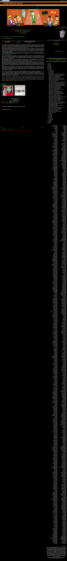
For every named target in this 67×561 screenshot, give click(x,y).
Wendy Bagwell (55, 536)
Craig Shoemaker (54, 216)
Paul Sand (64, 435)
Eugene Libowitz (54, 262)
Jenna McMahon (54, 333)
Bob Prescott (64, 184)
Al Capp (56, 137)
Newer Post (2, 127)
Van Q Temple (55, 530)
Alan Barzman (64, 138)
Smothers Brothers (63, 494)
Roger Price (64, 468)
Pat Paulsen (64, 431)
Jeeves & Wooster (63, 332)
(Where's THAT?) (54, 133)
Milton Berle (55, 411)
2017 (49, 63)
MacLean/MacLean (63, 391)
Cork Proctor (64, 215)
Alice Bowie (55, 142)
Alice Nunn (64, 142)
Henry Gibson (64, 306)
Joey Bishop (55, 348)
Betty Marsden (55, 167)
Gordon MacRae (63, 293)
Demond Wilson (55, 231)
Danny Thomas (55, 220)
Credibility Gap (64, 216)
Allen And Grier (55, 144)
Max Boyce (55, 403)
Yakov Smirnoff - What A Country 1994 (54, 86)
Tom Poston (64, 521)
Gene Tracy (55, 285)
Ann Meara (55, 148)
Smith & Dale (64, 492)
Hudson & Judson (54, 312)
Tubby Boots (55, 526)
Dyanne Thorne (64, 249)
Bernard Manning (54, 163)
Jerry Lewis (64, 335)
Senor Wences (55, 486)
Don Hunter (64, 242)
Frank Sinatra (64, 271)
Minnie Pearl (64, 411)
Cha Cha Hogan (64, 203)
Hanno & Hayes (55, 299)
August (50, 113)
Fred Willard (64, 275)
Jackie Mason (55, 324)
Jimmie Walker (55, 340)
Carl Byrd (56, 201)
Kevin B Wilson (64, 369)
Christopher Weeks (54, 211)
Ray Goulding (64, 451)
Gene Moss (64, 284)
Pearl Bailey (64, 438)
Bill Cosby (55, 171)
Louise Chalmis (64, 388)
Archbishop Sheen (54, 150)
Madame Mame (55, 392)
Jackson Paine (64, 325)
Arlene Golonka (55, 151)
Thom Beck (64, 511)
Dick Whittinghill (63, 239)
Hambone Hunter (54, 298)
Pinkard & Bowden (54, 447)
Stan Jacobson (55, 498)
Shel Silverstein (55, 488)
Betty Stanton (64, 167)
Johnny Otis (64, 355)
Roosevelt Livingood (63, 472)
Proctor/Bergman (63, 448)
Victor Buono (55, 531)
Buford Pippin (55, 196)
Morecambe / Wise (54, 415)
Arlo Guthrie (64, 151)
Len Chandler (55, 377)
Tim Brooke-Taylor (54, 514)
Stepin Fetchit (55, 500)
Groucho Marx (64, 296)
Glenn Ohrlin (55, 292)
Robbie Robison (64, 460)
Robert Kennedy (55, 463)
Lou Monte (55, 386)
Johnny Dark (55, 355)
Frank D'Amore (55, 269)
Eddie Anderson (64, 252)
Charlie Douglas (55, 205)
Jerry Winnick (55, 336)
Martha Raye (64, 397)
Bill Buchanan (55, 170)
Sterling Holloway (63, 500)
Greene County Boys (63, 294)
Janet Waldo (64, 328)
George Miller (64, 288)
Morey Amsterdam (63, 415)
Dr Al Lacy (64, 247)
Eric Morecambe (54, 260)
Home (1, 7)
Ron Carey (55, 470)
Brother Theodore (54, 192)
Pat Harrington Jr (54, 430)
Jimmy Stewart (64, 342)
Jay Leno (56, 329)
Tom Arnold (55, 519)
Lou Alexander (55, 385)
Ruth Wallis (55, 478)
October (50, 72)
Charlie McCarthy (54, 206)
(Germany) (55, 128)
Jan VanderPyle (55, 327)
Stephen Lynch (64, 499)
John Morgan (64, 353)
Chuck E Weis (64, 211)
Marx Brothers (64, 401)
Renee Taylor (55, 454)
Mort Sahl (55, 416)
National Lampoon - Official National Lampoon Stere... (57, 92)
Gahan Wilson (64, 277)
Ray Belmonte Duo (63, 450)
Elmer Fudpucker (54, 259)
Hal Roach (64, 297)
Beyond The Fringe (54, 169)
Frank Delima (64, 269)
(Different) (64, 127)
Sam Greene (55, 480)
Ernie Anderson (55, 261)
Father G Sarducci (54, 264)
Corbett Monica (55, 215)
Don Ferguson (55, 242)
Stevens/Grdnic (64, 505)
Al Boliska (64, 136)
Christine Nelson (54, 210)
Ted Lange (55, 508)
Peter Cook (64, 440)
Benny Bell (64, 162)
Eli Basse (64, 258)
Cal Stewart (55, 199)
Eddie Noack (55, 256)
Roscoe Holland (64, 473)
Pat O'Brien (55, 431)
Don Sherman (55, 245)
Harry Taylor (55, 303)
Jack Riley (55, 321)
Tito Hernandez (64, 517)
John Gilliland (64, 352)
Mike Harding (55, 408)
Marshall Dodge (64, 396)
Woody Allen (64, 540)
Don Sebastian (64, 244)
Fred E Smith (55, 274)
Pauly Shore (55, 438)
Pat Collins (64, 428)
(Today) (65, 131)
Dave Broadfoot (64, 222)
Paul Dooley (55, 434)
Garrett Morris (55, 279)
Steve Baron (55, 502)
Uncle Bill (56, 527)
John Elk (65, 351)
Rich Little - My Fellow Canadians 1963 (55, 88)
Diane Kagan (55, 235)
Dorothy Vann (64, 246)
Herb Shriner (55, 308)
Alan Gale (64, 139)
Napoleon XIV (64, 420)
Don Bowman (55, 241)
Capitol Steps (55, 200)
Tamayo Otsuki (64, 507)
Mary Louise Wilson (54, 402)
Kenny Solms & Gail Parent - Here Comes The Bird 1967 (57, 96)
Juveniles (64, 363)
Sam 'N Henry (55, 479)
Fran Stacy (64, 268)
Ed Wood (65, 251)
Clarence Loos (55, 212)
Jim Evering (64, 338)
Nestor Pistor (55, 421)
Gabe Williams (55, 277)
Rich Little (55, 456)
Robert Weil (55, 464)
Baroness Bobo (64, 157)
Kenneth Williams (63, 367)
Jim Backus (64, 337)
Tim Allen (64, 513)
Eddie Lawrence (55, 255)
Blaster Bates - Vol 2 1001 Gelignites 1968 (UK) (56, 93)
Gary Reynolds (64, 282)
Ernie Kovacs (64, 261)
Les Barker (55, 379)
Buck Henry (55, 195)
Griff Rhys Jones (54, 296)
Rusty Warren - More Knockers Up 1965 (55, 87)
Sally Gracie (64, 478)
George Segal (64, 289)
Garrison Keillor (64, 279)
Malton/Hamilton (55, 393)
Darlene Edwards (54, 221)
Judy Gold (55, 359)
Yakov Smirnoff (64, 541)
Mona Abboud (64, 413)
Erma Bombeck (64, 260)
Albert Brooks (64, 140)
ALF (65, 141)
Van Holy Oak (64, 529)
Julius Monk (55, 361)
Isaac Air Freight (54, 316)
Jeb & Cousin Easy (54, 332)
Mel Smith (55, 404)
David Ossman (55, 228)
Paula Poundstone (63, 437)
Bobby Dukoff (55, 187)
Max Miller (64, 403)
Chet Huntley (55, 208)
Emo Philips (64, 259)
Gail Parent (55, 278)
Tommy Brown (55, 522)
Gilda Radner (55, 291)
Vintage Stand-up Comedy (13, 3)
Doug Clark (55, 247)
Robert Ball (55, 461)
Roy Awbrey (55, 476)
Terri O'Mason (64, 509)
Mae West (64, 392)
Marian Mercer (55, 395)
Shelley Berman (64, 488)
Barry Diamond (55, 158)
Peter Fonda (55, 441)
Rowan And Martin (54, 475)
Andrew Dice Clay (54, 146)
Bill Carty (65, 170)
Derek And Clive (55, 234)
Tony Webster (64, 524)
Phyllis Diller (55, 446)
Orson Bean (64, 425)
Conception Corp (63, 214)
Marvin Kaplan (55, 401)
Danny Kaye (64, 219)
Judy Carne (64, 358)
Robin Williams (64, 465)
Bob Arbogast (55, 179)
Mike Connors (64, 407)
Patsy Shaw (55, 432)
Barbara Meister (64, 156)
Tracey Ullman (64, 525)
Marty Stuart (55, 400)
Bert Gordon (64, 165)
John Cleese (55, 351)
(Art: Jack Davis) (63, 125)
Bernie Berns (64, 163)
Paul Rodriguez (55, 435)
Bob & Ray (64, 177)
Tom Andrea (64, 518)
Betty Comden (55, 166)
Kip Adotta (64, 371)
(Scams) (65, 130)
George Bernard (55, 286)
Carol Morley (55, 203)
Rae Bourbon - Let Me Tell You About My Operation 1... (57, 84)
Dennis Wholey (64, 233)
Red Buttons (55, 452)
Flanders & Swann (63, 266)
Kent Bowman (55, 368)
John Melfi (55, 353)
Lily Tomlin (64, 381)
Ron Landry (64, 470)
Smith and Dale (55, 493)
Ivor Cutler (64, 316)
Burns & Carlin (55, 197)
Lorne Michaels (64, 384)
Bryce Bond (64, 193)
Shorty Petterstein (63, 489)
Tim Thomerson (55, 516)
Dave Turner (64, 224)
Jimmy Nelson (55, 342)
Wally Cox (64, 533)
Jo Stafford (64, 343)
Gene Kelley (55, 284)
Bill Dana (65, 171)
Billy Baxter (55, 174)
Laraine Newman (54, 372)
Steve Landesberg (54, 503)
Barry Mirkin (55, 159)
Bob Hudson (55, 182)
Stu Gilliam (55, 506)
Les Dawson (64, 379)
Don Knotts (64, 243)
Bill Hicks (56, 172)
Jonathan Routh (64, 357)
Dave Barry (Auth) (54, 222)
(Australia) (64, 126)
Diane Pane (64, 235)
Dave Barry (64, 221)
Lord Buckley (64, 383)
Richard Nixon (55, 458)
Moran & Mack (55, 414)
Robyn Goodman (54, 466)
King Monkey (55, 370)
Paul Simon (55, 436)
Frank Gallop (64, 270)
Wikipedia (59, 40)
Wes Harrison (55, 537)
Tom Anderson (55, 518)
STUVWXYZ (33, 7)
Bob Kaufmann (55, 183)
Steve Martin (64, 503)
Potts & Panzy (55, 448)
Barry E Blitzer (64, 158)
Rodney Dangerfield (54, 467)
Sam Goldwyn (64, 479)
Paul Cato (55, 433)
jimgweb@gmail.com (59, 558)
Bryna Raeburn (55, 194)
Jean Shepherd (64, 331)
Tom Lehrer (64, 520)
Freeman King (55, 276)
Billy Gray (55, 176)
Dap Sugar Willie (63, 220)
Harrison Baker (55, 301)
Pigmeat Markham (63, 446)
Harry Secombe (55, 302)
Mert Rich (55, 405)
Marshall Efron (55, 397)
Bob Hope (64, 181)
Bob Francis (64, 180)
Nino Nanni (55, 422)
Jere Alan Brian (64, 333)
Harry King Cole (64, 301)
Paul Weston (64, 436)
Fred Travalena (55, 275)
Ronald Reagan (55, 471)
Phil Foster (64, 443)
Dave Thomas (55, 224)
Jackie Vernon (55, 325)
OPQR (28, 7)
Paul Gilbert (64, 434)
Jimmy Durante (55, 341)
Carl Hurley (64, 201)
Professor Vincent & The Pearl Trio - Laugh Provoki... (57, 78)
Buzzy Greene (55, 198)
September (51, 73)
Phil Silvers (64, 445)
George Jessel (55, 287)
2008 (49, 122)
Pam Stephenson (63, 427)
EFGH (19, 7)
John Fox (56, 352)
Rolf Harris (55, 469)
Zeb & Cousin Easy (63, 542)
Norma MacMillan (63, 423)
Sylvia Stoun (55, 507)
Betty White (64, 168)
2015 (49, 65)
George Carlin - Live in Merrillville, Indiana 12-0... (56, 75)
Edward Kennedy (63, 257)
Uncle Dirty (64, 527)
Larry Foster (64, 372)
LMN (25, 7)
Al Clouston (64, 137)
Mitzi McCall (64, 412)
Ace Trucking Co (54, 134)
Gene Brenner (64, 283)
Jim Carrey (55, 338)
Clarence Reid (64, 212)
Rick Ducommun (63, 459)
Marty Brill (64, 399)
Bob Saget (55, 186)
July (49, 114)
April (50, 117)
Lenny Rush (64, 378)
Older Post (42, 127)
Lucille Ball (55, 389)
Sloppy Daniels (55, 492)
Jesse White (64, 336)
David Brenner (64, 225)
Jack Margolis (55, 320)
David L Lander (55, 227)
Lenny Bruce (55, 378)
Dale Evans (64, 217)
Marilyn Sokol (64, 395)
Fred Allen (64, 273)
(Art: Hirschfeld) (55, 125)
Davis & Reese (55, 229)
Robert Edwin (64, 462)
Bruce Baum (55, 193)
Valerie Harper (55, 529)
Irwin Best (64, 315)
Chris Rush (64, 209)
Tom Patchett (55, 521)
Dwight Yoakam (55, 249)
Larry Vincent (55, 374)
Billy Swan (64, 176)
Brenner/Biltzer (55, 191)
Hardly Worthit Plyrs (63, 299)
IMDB (62, 40)
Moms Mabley (55, 413)
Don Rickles (55, 244)
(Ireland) (65, 129)
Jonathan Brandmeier (54, 356)
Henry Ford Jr (55, 306)
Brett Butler (64, 191)
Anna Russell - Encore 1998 (53, 106)
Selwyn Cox (55, 485)
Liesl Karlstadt (55, 381)
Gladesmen (64, 291)
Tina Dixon (55, 517)
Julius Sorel (64, 361)
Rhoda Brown (64, 455)
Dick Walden (55, 239)
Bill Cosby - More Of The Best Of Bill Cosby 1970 (56, 79)
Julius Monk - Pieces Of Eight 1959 (54, 76)
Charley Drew (64, 204)
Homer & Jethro (64, 310)
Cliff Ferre (64, 213)
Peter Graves (64, 441)
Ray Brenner (55, 451)
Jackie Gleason (64, 322)
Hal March (55, 297)
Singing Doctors (64, 491)
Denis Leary (64, 231)
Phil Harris (55, 444)
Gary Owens (55, 282)
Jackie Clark (55, 322)
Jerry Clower (55, 334)
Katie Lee (56, 365)
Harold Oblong (64, 300)
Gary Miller (64, 281)
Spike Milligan (55, 496)
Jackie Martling (64, 323)
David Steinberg (64, 228)
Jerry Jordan (55, 335)
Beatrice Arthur (55, 161)
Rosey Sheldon (64, 474)
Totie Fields (55, 525)
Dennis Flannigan (63, 232)
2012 (49, 68)
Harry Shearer (64, 302)
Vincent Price (64, 532)
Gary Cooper (55, 280)
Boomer (65, 189)
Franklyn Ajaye (55, 273)
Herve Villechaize (63, 308)
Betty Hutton (64, 166)
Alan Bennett (55, 139)
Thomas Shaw (55, 512)
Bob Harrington (55, 181)
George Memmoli (54, 288)
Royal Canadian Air (63, 476)
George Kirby (64, 287)
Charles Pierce (55, 204)
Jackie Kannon (55, 323)
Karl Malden (64, 364)
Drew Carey (55, 248)
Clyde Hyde (55, 214)
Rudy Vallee (64, 477)
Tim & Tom (55, 513)
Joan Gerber (55, 344)
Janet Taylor (55, 328)
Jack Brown (55, 318)
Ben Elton (55, 162)
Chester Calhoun (63, 207)
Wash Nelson (64, 534)
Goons (56, 293)
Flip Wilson (55, 267)
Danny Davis (55, 219)
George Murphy (55, 289)
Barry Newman (64, 159)
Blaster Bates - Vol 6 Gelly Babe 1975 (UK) (55, 111)
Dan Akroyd (64, 218)
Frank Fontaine (55, 270)
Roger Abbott (55, 468)
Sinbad (56, 491)
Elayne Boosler (55, 258)
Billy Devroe (64, 175)
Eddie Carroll (55, 254)
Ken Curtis (55, 366)
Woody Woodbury (54, 541)
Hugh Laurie (55, 313)
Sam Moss (64, 481)
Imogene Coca (55, 315)
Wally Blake (55, 533)
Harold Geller (55, 300)
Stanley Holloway (63, 498)
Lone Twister (55, 383)
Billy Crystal (55, 175)
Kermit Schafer (55, 369)
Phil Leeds (64, 444)
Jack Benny (64, 317)
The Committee (55, 510)
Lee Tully (65, 376)
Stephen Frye (55, 499)
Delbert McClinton (63, 230)
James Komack (55, 326)
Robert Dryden (55, 462)
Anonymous (55, 149)
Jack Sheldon (64, 321)
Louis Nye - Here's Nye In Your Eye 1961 (55, 95)
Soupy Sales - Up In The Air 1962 (54, 80)
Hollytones (55, 310)
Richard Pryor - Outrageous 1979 (54, 90)
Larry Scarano (64, 373)
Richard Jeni (55, 457)
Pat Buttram (55, 428)
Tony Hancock (64, 523)
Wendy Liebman (63, 536)
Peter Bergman (55, 440)
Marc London (55, 394)
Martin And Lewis (54, 398)
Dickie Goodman (54, 240)
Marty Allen (55, 399)
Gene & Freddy (55, 283)
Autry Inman (64, 155)
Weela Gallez (55, 535)
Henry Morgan (64, 307)
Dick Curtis (64, 236)
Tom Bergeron (64, 519)
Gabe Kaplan (64, 276)
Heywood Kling (55, 309)
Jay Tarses (64, 329)
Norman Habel (64, 424)
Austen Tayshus (55, 155)
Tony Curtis (55, 523)
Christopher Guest (63, 210)
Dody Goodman (64, 240)
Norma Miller (55, 424)
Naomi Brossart (64, 419)
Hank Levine (64, 298)
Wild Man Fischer (54, 538)
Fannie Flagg (55, 263)
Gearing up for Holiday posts (53, 104)
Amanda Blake (55, 145)
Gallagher (64, 278)
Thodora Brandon (54, 511)
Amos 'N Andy (64, 145)
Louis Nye (55, 388)
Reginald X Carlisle (63, 453)
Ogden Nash (55, 425)
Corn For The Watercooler (53, 81)
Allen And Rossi (64, 144)
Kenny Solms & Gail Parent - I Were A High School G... (57, 101)
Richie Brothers (55, 459)
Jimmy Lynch (64, 341)
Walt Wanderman (54, 534)
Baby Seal (55, 156)
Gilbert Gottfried (64, 290)
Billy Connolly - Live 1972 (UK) (53, 110)
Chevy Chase (64, 208)
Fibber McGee (55, 265)
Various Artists (64, 530)
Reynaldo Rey (55, 455)
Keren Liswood (64, 368)
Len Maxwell (64, 377)
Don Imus (55, 243)
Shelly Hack (55, 489)
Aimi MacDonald (54, 136)
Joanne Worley (55, 345)
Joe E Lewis (64, 345)
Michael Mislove (55, 406)
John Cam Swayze (63, 350)
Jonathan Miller (55, 357)
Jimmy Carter (64, 340)
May (50, 116)
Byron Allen (64, 198)
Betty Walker (55, 168)
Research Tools (38, 7)
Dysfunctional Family (54, 250)
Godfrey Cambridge (63, 292)
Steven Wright (55, 505)
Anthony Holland (63, 149)
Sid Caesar (64, 490)
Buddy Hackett (64, 195)
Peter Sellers (64, 442)
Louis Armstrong (55, 387)
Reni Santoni (64, 454)
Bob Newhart (55, 184)
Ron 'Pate (64, 469)
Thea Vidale (64, 510)
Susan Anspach (64, 506)
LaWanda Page (55, 376)
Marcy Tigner (64, 394)
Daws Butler (64, 229)
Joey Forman (64, 348)
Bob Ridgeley (55, 185)
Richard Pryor (64, 458)
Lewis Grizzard (64, 380)
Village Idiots (55, 532)
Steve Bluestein (64, 502)
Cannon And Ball (63, 199)
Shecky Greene (64, 487)
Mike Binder (55, 407)
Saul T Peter (55, 483)
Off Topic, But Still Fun (52, 112)
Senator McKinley (63, 485)
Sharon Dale (55, 487)
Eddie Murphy (64, 255)
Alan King (55, 140)
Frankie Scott (64, 272)
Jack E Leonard (64, 319)
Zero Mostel (55, 543)
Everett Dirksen (64, 262)
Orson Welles (55, 426)
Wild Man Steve (64, 538)
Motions (56, 417)
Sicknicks (55, 490)
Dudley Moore (64, 248)
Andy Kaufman (55, 147)
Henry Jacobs (55, 307)
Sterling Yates (55, 501)
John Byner (55, 350)
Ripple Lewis (55, 460)
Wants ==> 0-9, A (9, 7)
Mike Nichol (64, 408)
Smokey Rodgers (63, 493)
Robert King (64, 463)
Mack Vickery (55, 391)
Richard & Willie (64, 456)
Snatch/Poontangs (54, 495)
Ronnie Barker (64, 471)
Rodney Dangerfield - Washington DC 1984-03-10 (56, 105)
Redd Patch (55, 453)
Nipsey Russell (64, 422)
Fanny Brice (64, 263)
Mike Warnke (64, 409)
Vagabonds (64, 528)
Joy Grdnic (55, 358)
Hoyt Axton (55, 311)
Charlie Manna (64, 205)
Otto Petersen (55, 427)
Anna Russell (64, 148)
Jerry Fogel (64, 334)
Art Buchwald (55, 152)
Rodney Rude (64, 467)
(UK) (56, 132)
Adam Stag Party (63, 134)
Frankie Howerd (55, 272)
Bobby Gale (64, 187)
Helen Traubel (64, 304)
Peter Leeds (55, 442)
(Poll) (56, 130)
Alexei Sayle (55, 141)
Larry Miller (55, 373)
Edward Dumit (55, 257)
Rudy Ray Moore (54, 477)
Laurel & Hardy (55, 375)
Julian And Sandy (63, 360)
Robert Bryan (64, 461)
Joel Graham (64, 347)
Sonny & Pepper (63, 495)
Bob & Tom (64, 178)
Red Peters (64, 452)
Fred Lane (64, 274)
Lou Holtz (64, 385)
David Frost (55, 226)
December (50, 70)
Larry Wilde (64, 374)
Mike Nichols (55, 409)
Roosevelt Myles (54, 473)
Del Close (55, 230)
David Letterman (63, 227)
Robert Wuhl (64, 464)
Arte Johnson (55, 153)
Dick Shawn (55, 238)
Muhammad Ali (64, 417)
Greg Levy (55, 295)
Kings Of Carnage (63, 370)
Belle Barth (64, 161)
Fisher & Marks (55, 266)
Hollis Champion (63, 309)
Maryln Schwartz (63, 402)
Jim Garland (64, 339)
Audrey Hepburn (63, 154)
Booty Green (55, 190)
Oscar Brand (64, 426)
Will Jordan (55, 539)
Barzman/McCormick (63, 160)
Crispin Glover (55, 217)
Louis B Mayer (64, 387)
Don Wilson (64, 245)
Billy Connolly (64, 174)
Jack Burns (64, 318)
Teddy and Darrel (63, 508)
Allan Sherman (64, 143)
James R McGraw (63, 326)
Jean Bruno (55, 331)
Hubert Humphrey (63, 311)
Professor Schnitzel (63, 449)
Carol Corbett (55, 202)
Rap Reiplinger (55, 450)
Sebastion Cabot (63, 484)
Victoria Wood (64, 531)
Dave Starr (64, 223)
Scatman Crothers (54, 484)
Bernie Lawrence (63, 164)
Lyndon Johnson (63, 390)
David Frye (64, 226)
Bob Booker (64, 179)
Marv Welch (64, 400)
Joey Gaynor (55, 349)
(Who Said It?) (64, 133)
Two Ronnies (64, 526)
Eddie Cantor (64, 253)
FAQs (4, 7)
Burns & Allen (64, 196)
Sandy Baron (55, 482)
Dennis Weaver (55, 233)
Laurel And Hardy (63, 375)
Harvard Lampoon (63, 303)
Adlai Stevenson (54, 135)
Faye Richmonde (63, 264)
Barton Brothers (55, 160)
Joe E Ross (55, 346)
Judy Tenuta (55, 360)
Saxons (65, 483)
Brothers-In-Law (64, 192)
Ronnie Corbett (55, 472)
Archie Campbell (63, 150)
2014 (49, 66)
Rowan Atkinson (63, 475)
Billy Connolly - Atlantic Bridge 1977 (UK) (55, 109)
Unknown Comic (55, 528)
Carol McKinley (64, 202)
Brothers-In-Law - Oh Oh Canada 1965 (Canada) (56, 89)
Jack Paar (64, 320)
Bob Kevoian (64, 183)
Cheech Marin (55, 207)
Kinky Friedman (55, 371)
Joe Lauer (64, 346)
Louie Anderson (64, 386)
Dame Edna (55, 218)
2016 (49, 64)
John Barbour (64, 349)
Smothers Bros (55, 494)
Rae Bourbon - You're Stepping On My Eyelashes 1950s (57, 85)
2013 (49, 67)
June (50, 115)
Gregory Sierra (64, 295)
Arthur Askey (64, 153)
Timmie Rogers (64, 516)
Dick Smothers (64, 238)
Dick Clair (55, 236)
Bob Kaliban (64, 182)
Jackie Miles (64, 324)
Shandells (64, 486)
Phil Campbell (55, 443)
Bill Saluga (55, 173)
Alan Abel (56, 138)
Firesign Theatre (63, 265)
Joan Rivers (64, 344)
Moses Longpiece (63, 416)
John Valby (55, 354)
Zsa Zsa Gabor (64, 543)
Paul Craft (64, 433)
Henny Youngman (54, 305)
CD (16, 7)
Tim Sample (64, 515)
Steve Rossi (55, 504)
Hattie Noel (55, 304)
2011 (49, 69)
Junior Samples (64, 362)
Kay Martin (64, 365)
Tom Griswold (55, 520)
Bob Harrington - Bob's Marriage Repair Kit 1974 (13, 36)
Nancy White (55, 419)
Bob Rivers (64, 185)
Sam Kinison (64, 480)
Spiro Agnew (55, 497)
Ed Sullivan (55, 251)
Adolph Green (64, 135)
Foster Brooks (55, 268)
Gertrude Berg (55, 290)
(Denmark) (55, 127)
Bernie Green (55, 164)
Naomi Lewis (55, 420)
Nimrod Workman (63, 421)
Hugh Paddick (64, 313)
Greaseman (55, 294)
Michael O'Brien (64, 406)
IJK (22, 7)
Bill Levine (64, 172)
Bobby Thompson (54, 188)
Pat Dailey (64, 429)
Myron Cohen (55, 418)
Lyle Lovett (55, 390)
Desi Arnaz (64, 234)
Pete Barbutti (64, 439)
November (50, 71)
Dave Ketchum (55, 223)
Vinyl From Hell (27, 80)
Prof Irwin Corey (55, 449)
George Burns (64, 286)
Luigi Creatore (64, 389)
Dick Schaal (64, 237)
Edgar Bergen (64, 256)
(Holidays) (64, 128)
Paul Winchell (55, 437)
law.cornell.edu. (59, 554)
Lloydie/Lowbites (63, 382)
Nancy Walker (64, 418)
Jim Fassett (55, 339)
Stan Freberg (64, 497)
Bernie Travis (55, 165)
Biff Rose (64, 169)
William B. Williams (63, 539)
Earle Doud (64, 250)
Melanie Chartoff (63, 404)
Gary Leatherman (54, 281)
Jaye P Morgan (55, 330)
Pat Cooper (55, 429)
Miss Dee (56, 412)
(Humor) (56, 129)
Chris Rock (55, 209)
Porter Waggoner (63, 447)
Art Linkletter (64, 152)
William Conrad (55, 540)
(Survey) (56, 131)
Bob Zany (64, 186)
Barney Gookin (55, 157)
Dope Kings (55, 246)
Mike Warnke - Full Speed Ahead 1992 (54, 77)
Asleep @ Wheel (54, 154)
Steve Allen (64, 501)
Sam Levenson (55, 481)
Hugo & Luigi (55, 314)
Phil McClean (55, 445)
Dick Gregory (55, 237)
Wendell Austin (64, 535)
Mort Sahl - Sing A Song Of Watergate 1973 (55, 97)
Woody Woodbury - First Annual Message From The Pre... (57, 98)
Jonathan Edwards (63, 356)
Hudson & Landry (63, 312)
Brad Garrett (64, 190)
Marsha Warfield (55, 396)
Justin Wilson (55, 363)
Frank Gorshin (55, 271)
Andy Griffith (64, 146)
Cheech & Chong (63, 206)
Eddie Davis (64, 254)
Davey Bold (55, 225)
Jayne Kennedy (64, 330)
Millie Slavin (64, 410)
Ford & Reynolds (63, 267)
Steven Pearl (64, 504)
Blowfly (56, 177)
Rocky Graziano (63, 466)
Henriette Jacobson (63, 305)
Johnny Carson (64, 354)
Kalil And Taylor (55, 364)
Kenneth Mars (55, 367)
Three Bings (64, 512)
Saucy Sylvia (64, 482)
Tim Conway (64, 514)
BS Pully (65, 194)
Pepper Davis (55, 439)
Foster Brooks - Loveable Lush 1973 (54, 94)
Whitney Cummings (63, 537)
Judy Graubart (64, 359)
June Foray (55, 362)
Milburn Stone (55, 410)
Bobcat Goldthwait (63, 188)
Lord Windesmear (54, 384)
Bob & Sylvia (55, 178)
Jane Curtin (64, 327)
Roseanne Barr (55, 474)
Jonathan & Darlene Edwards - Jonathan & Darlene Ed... (57, 102)
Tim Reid (56, 515)
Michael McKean (63, 405)
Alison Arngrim (55, 143)
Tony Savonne (55, 524)
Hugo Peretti (64, 314)
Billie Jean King (64, 173)
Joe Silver (55, 347)
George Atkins (64, 285)
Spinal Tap (64, 496)
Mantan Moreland (63, 393)
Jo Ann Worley (55, 343)
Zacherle (56, 542)
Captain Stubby (64, 200)
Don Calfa (64, 241)
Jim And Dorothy (54, 337)
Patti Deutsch (64, 432)
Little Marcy (55, 382)
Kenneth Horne (64, 366)
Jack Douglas (55, 319)
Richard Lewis (64, 457)
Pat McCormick (64, 430)
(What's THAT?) (64, 132)
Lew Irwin (56, 380)
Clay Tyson (55, 213)
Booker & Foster (54, 189)
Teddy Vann (55, 509)
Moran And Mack (63, 414)
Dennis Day (55, 232)
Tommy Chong (64, 522)
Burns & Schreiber (63, 197)
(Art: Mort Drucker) (54, 126)
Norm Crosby (55, 423)
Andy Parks (64, 147)
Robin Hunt (55, 465)
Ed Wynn (56, 252)
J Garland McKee (54, 317)
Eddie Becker (55, 253)
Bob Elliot (55, 180)
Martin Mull (64, 398)
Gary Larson (64, 280)
